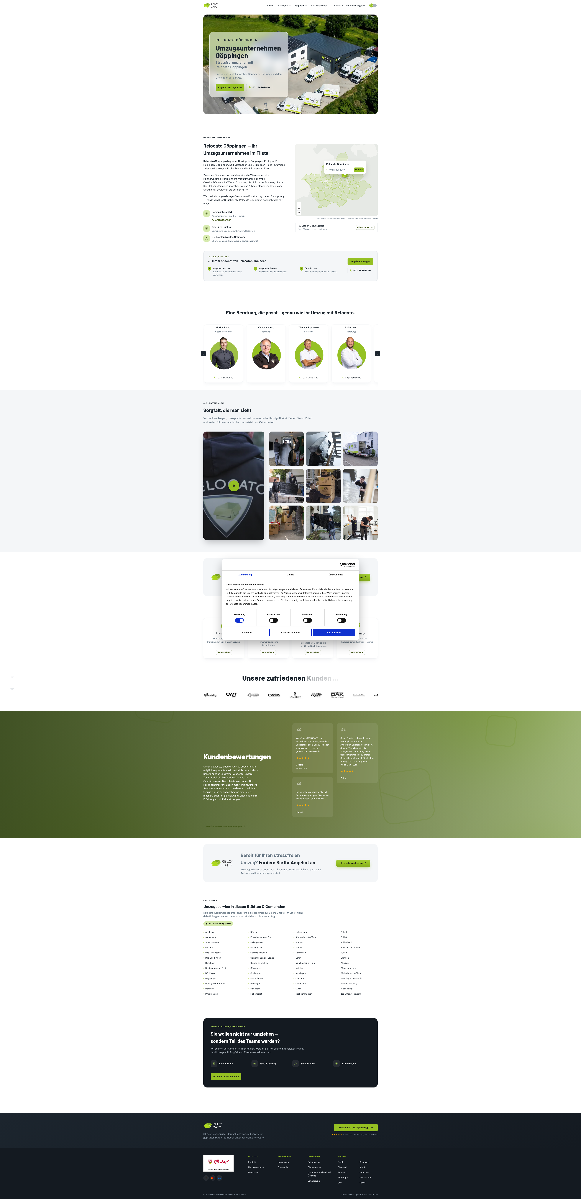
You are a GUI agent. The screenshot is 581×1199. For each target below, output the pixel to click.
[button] (283, 5)
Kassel (362, 1182)
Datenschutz (284, 1167)
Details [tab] (290, 574)
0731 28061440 (310, 377)
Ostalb (341, 1162)
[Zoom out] (299, 208)
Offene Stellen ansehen (226, 1076)
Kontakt (252, 1162)
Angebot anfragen (228, 87)
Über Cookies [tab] (336, 574)
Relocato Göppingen (337, 164)
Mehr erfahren (224, 652)
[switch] (273, 620)
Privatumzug (314, 1162)
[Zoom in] (299, 204)
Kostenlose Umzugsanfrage (354, 1127)
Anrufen (359, 170)
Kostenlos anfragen (351, 863)
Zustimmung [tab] (245, 574)
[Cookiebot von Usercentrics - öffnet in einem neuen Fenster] (342, 564)
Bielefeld (342, 1167)
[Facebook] (206, 1178)
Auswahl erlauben (290, 632)
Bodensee (364, 1162)
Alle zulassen (334, 632)
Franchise (253, 1172)
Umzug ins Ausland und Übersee (319, 1174)
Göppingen (343, 1177)
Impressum (283, 1162)
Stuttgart (342, 1172)
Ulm (340, 1182)
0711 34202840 (261, 87)
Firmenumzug (314, 1167)
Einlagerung (314, 1181)
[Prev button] (203, 353)
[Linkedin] (219, 1178)
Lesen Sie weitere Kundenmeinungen (223, 826)
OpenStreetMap (352, 218)
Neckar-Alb (365, 1177)
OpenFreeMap (322, 218)
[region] (336, 180)
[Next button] (377, 353)
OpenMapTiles (334, 218)
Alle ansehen (363, 227)
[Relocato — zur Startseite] (213, 1125)
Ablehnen (247, 632)
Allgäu (362, 1167)
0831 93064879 (353, 377)
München (364, 1172)
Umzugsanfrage (256, 1167)
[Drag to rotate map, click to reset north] (299, 212)
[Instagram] (212, 1178)
